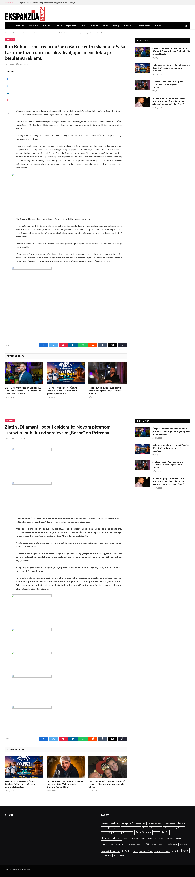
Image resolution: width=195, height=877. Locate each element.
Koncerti (128, 25)
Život (105, 25)
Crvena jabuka (114, 828)
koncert (161, 838)
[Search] (186, 26)
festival (156, 833)
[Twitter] (8, 86)
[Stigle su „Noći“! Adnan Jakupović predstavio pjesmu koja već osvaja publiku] (107, 373)
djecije (145, 828)
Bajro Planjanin (170, 824)
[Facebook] (8, 79)
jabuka (143, 838)
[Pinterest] (8, 100)
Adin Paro (105, 824)
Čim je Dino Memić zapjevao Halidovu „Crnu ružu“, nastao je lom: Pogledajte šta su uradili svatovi (23, 390)
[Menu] (10, 26)
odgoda (154, 844)
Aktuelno (33, 25)
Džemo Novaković (155, 828)
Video (158, 25)
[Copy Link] (8, 114)
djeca (138, 828)
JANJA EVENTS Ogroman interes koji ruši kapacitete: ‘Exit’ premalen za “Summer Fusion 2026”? (65, 784)
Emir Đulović (143, 832)
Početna (20, 25)
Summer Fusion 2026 (162, 851)
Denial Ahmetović (128, 828)
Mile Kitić (179, 838)
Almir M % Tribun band (155, 824)
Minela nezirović (107, 844)
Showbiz (46, 25)
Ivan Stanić (134, 838)
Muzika (58, 25)
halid (165, 832)
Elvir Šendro (116, 833)
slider (126, 850)
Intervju (116, 25)
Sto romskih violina (146, 851)
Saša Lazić (183, 844)
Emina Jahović (127, 833)
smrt (135, 851)
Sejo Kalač (105, 851)
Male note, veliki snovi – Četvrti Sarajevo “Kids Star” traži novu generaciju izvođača (62, 390)
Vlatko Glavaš (106, 855)
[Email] (8, 107)
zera (115, 855)
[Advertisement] (72, 89)
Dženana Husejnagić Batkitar (174, 828)
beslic (182, 823)
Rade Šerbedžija (172, 844)
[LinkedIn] (8, 93)
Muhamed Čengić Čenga (134, 844)
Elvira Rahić (106, 833)
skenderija (115, 851)
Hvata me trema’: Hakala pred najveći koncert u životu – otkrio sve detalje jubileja (106, 784)
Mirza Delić (119, 844)
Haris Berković (111, 838)
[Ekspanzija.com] (25, 13)
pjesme (161, 844)
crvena (104, 828)
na (147, 843)
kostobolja (170, 838)
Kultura (94, 25)
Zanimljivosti (144, 25)
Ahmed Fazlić (140, 824)
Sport (83, 25)
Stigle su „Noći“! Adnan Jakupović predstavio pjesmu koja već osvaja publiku (49, 2)
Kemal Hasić (152, 838)
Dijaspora (71, 25)
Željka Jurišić (123, 855)
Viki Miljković (180, 850)
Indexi (126, 838)
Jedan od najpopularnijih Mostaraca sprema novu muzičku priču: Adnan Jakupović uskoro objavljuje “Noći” (168, 101)
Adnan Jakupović (122, 823)
